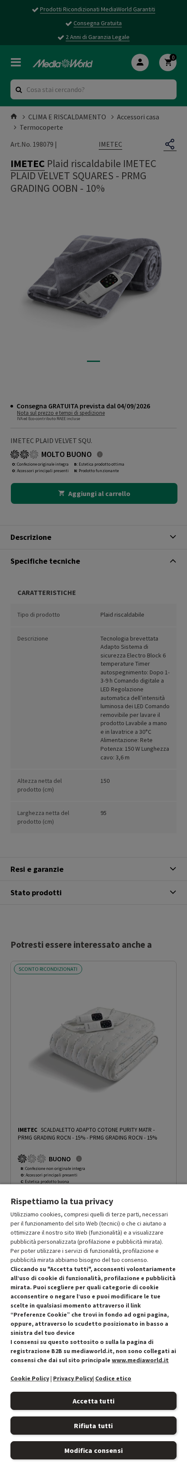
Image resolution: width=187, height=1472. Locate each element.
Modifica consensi (93, 1450)
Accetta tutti (93, 1400)
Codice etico (113, 1378)
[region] (93, 1327)
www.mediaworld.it (140, 1360)
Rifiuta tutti (93, 1425)
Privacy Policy (73, 1378)
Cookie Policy (29, 1378)
